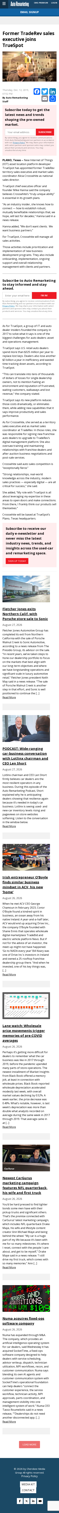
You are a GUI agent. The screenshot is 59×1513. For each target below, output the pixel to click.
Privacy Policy (19, 142)
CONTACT (28, 1490)
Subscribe (45, 132)
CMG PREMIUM (41, 2)
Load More (29, 1444)
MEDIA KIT (28, 1484)
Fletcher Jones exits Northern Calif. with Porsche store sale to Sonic (25, 614)
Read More (9, 697)
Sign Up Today (17, 561)
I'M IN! (44, 295)
